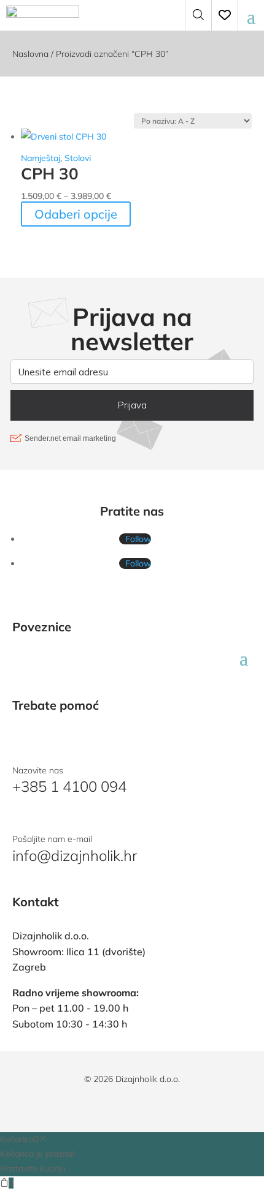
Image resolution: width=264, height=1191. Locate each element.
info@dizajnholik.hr (74, 855)
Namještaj (40, 157)
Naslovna (30, 53)
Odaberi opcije (75, 214)
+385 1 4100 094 (69, 786)
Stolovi (77, 157)
